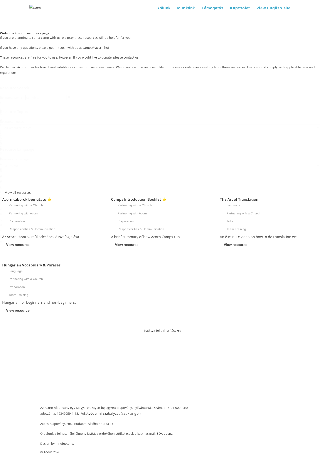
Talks (229, 221)
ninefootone (64, 443)
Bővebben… (165, 433)
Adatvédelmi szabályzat (100, 413)
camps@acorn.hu (95, 47)
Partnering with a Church (26, 205)
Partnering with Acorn (23, 213)
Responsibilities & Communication (32, 229)
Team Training (236, 229)
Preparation (17, 221)
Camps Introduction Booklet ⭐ (139, 199)
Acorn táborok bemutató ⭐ (27, 199)
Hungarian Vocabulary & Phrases (31, 265)
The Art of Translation (239, 199)
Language (233, 205)
